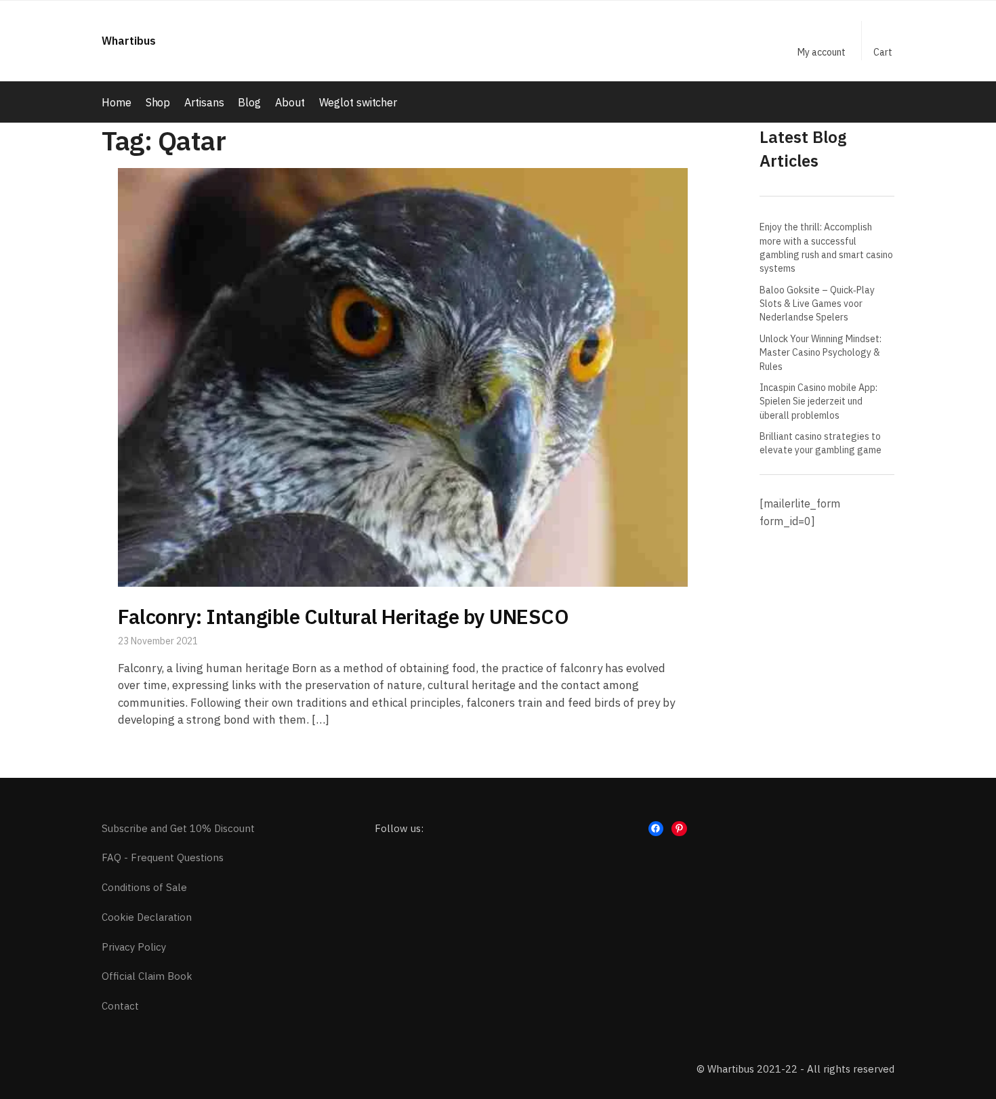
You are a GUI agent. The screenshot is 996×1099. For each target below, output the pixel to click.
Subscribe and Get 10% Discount (178, 828)
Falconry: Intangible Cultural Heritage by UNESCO (343, 616)
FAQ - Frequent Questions (163, 857)
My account (821, 52)
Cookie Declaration (147, 917)
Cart (882, 52)
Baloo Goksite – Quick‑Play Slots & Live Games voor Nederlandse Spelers (817, 304)
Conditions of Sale (144, 887)
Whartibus (129, 40)
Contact (120, 1005)
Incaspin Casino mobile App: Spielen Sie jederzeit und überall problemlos (818, 401)
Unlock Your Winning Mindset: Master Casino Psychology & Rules (820, 353)
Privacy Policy (134, 946)
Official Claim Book (147, 976)
